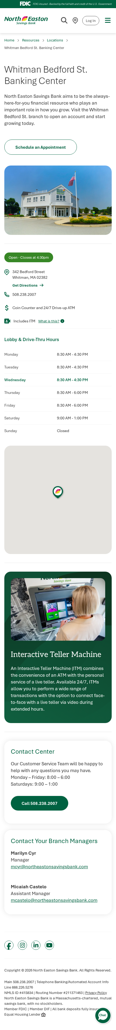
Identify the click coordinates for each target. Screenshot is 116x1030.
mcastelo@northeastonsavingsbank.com (54, 900)
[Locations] (75, 20)
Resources (30, 40)
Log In (91, 20)
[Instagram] (22, 945)
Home (9, 40)
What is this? (48, 321)
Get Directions (24, 285)
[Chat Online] (103, 1015)
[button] (58, 492)
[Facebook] (8, 945)
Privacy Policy (96, 992)
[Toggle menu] (108, 20)
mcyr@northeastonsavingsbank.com (49, 866)
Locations (55, 40)
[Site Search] (64, 20)
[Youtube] (49, 945)
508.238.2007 (24, 294)
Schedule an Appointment (40, 147)
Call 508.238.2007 (39, 803)
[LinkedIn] (35, 945)
